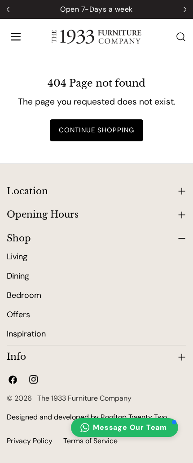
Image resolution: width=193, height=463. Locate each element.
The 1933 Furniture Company (83, 398)
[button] (124, 427)
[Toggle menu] (16, 37)
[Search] (180, 36)
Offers (18, 314)
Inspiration (26, 333)
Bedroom (24, 295)
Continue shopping (96, 130)
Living (17, 256)
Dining (18, 276)
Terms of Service (90, 441)
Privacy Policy (30, 441)
